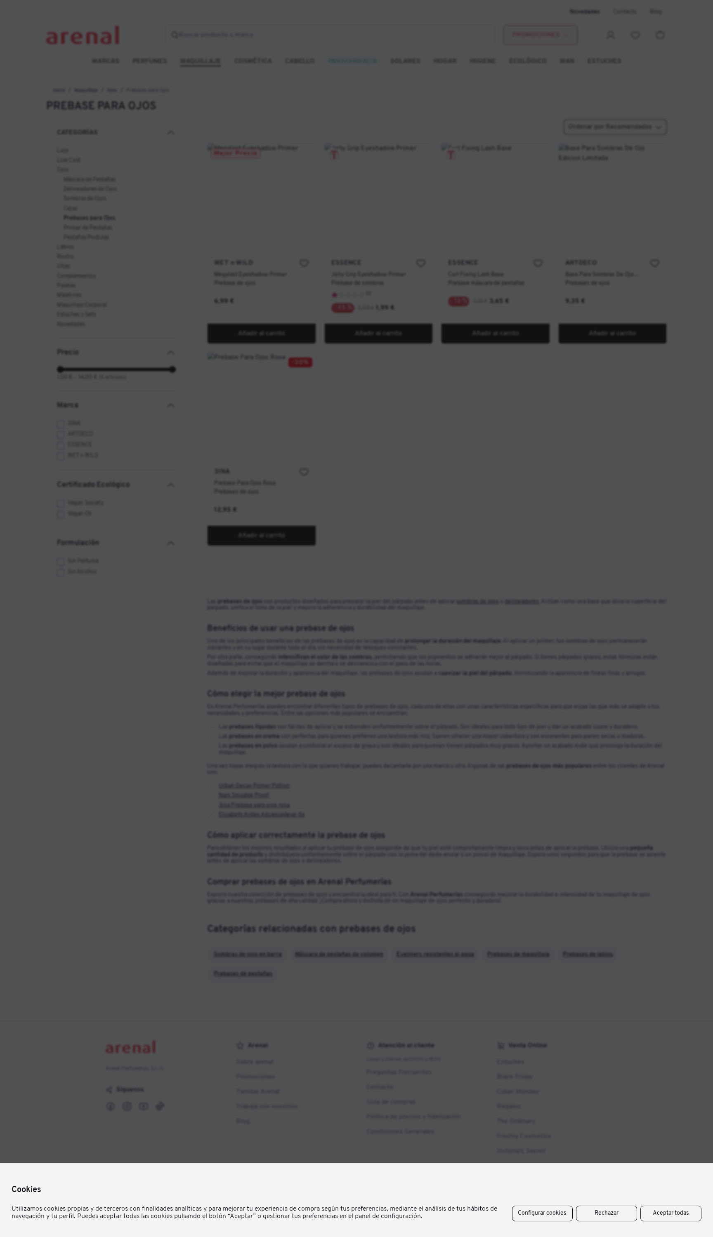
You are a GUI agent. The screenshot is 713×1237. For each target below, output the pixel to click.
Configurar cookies (542, 1213)
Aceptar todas (671, 1213)
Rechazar (607, 1213)
